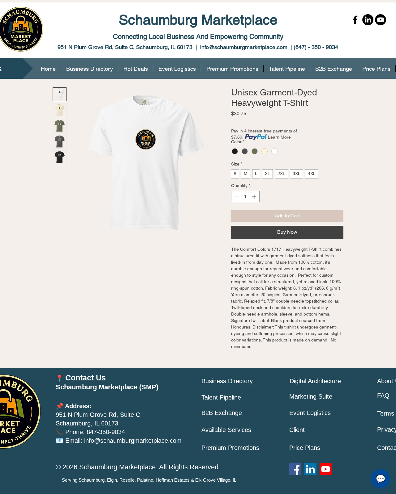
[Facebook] (355, 19)
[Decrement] (236, 196)
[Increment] (255, 196)
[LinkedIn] (367, 19)
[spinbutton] (245, 196)
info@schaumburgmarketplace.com (243, 47)
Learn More (279, 137)
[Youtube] (380, 19)
